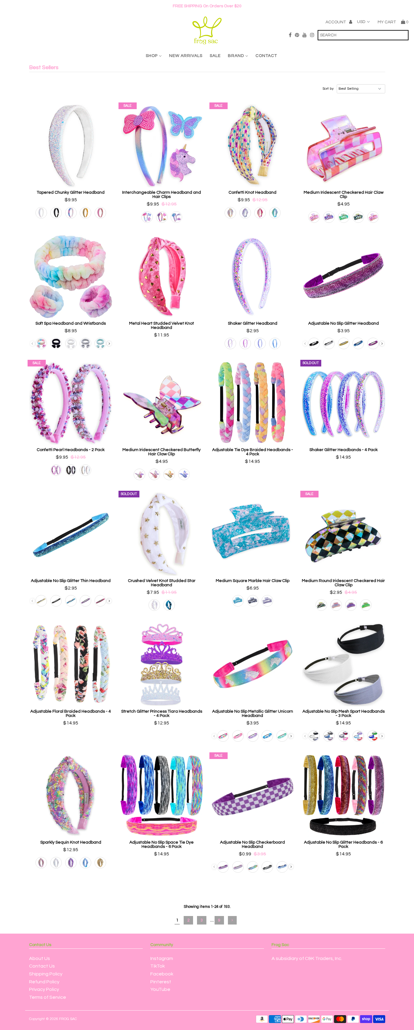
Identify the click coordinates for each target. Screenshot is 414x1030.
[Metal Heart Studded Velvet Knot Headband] (161, 276)
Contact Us (42, 966)
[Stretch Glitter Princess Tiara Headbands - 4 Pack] (161, 664)
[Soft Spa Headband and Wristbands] (70, 276)
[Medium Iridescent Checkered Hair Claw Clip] (343, 145)
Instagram (161, 958)
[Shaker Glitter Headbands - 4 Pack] (343, 403)
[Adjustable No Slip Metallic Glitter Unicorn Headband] (252, 664)
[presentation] (109, 343)
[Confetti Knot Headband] (252, 145)
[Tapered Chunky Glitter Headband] (70, 145)
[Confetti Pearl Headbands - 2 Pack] (70, 403)
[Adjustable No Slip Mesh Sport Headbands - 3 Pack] (343, 664)
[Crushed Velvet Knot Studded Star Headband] (161, 534)
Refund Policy (44, 981)
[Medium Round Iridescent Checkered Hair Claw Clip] (343, 534)
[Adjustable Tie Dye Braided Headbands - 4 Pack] (252, 403)
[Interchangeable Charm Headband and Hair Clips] (161, 145)
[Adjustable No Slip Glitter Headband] (343, 276)
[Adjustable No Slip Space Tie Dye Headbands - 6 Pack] (161, 795)
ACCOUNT (336, 22)
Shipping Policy (45, 973)
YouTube (160, 989)
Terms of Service (47, 997)
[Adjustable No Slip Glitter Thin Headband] (70, 534)
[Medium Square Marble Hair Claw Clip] (252, 534)
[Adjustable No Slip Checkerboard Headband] (252, 795)
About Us (39, 958)
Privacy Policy (44, 989)
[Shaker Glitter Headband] (252, 276)
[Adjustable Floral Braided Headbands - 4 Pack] (70, 664)
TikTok (157, 966)
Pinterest (160, 981)
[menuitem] (153, 56)
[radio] (41, 213)
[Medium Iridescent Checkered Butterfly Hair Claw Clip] (161, 403)
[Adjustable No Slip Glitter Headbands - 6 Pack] (343, 795)
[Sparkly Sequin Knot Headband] (70, 795)
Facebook (161, 973)
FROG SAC (68, 1019)
